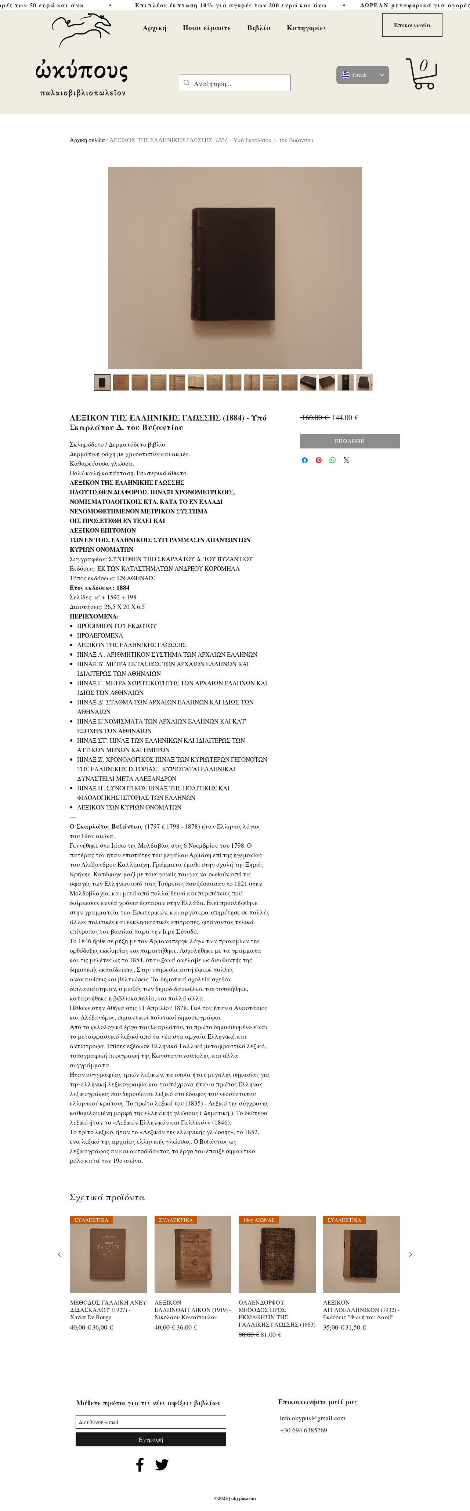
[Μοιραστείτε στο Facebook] (304, 460)
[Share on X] (346, 460)
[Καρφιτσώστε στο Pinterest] (318, 460)
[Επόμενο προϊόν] (410, 1254)
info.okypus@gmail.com (313, 1417)
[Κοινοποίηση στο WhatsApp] (332, 460)
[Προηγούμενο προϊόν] (59, 1254)
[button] (424, 74)
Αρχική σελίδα (87, 140)
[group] (235, 1282)
